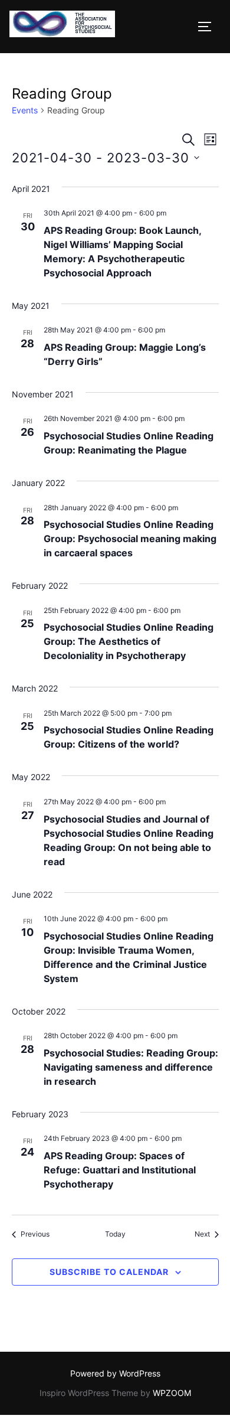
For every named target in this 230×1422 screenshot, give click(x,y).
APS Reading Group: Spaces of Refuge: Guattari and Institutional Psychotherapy (120, 1170)
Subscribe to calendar (109, 1272)
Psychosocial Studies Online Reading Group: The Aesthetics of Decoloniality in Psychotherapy (128, 641)
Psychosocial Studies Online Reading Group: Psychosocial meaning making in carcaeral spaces (130, 538)
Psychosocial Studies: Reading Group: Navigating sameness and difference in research (131, 1067)
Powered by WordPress (115, 1373)
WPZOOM (172, 1393)
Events (25, 110)
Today (115, 1233)
